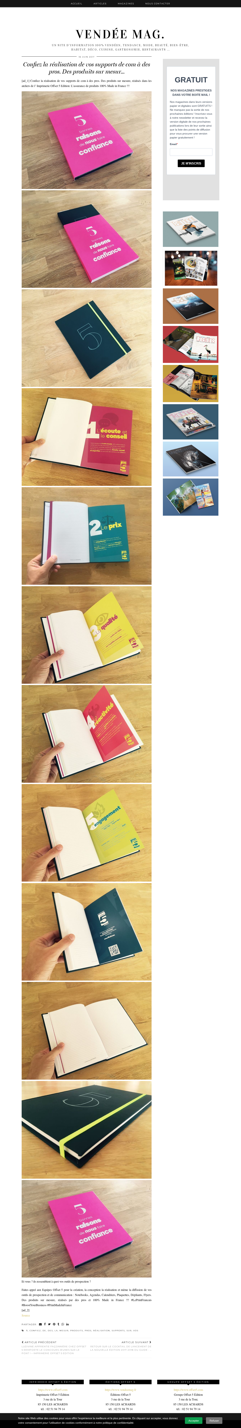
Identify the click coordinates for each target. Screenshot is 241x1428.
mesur (64, 1330)
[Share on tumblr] (59, 1324)
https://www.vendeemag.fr (120, 1390)
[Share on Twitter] (49, 1324)
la (56, 1330)
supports (118, 1330)
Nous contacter (157, 3)
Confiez (35, 1330)
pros (88, 1330)
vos (135, 1330)
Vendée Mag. (120, 34)
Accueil (76, 3)
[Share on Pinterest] (54, 1324)
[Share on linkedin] (67, 1324)
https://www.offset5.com (52, 1390)
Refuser (214, 1420)
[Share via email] (40, 1324)
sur (129, 1330)
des (50, 1330)
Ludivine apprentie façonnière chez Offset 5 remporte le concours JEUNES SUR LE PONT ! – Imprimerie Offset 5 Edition (54, 1348)
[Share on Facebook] (45, 1324)
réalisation (101, 1330)
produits (76, 1330)
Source (26, 1315)
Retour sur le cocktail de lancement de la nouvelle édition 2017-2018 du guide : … (121, 1346)
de (44, 1330)
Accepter (193, 1420)
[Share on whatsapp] (63, 1324)
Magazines (126, 3)
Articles (100, 3)
